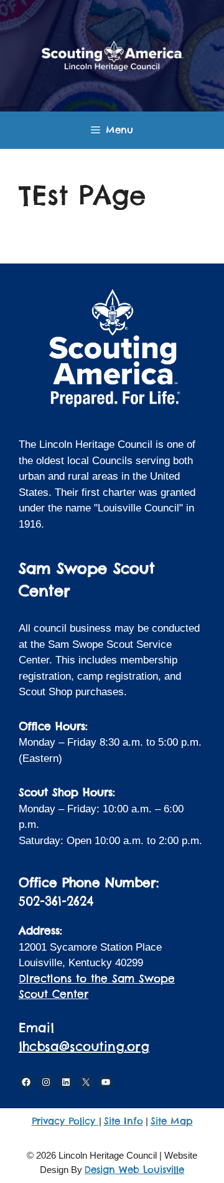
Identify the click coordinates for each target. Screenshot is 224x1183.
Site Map (172, 1121)
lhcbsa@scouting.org (84, 1046)
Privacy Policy (65, 1121)
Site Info (123, 1121)
